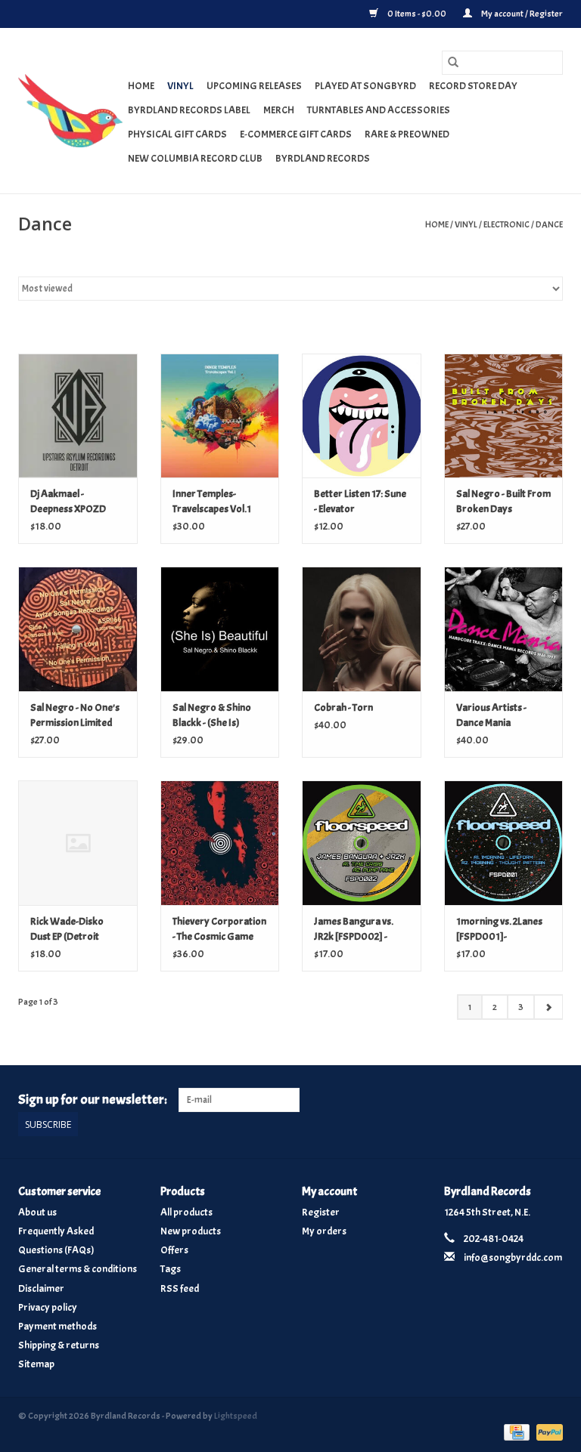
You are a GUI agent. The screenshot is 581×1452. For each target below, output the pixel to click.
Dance (549, 224)
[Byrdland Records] (70, 110)
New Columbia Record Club (195, 158)
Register (321, 1212)
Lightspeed (235, 1416)
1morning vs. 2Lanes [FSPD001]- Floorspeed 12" (499, 929)
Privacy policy (47, 1307)
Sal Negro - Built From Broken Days (503, 501)
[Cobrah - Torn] (361, 629)
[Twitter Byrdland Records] (525, 1100)
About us (37, 1212)
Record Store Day (473, 85)
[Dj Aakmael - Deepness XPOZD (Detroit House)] (78, 416)
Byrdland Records (322, 158)
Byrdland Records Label (189, 109)
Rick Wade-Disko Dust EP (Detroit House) (67, 929)
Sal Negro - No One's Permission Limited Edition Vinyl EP (75, 716)
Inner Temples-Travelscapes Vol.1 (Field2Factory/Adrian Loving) (219, 502)
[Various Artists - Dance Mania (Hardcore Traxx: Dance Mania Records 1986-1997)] (504, 629)
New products (190, 1231)
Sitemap (36, 1364)
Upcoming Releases (254, 85)
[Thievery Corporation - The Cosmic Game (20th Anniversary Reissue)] (220, 842)
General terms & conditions (77, 1268)
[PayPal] (547, 1430)
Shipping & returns (58, 1345)
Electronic (506, 224)
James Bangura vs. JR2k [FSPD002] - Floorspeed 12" (353, 929)
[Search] (453, 63)
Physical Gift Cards (177, 134)
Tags (170, 1268)
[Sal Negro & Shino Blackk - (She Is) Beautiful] (220, 629)
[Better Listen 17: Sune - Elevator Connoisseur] (361, 416)
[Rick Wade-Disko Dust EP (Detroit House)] (78, 842)
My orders (324, 1231)
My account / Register (521, 14)
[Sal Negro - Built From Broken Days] (504, 416)
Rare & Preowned (407, 134)
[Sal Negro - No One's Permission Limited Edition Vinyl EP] (78, 629)
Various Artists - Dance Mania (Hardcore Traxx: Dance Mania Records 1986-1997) (502, 716)
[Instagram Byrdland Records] (551, 1100)
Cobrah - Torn (343, 707)
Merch (278, 109)
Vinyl (180, 85)
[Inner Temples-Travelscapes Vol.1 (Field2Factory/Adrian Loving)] (220, 416)
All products (186, 1212)
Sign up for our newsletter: (92, 1100)
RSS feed (179, 1288)
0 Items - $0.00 (417, 14)
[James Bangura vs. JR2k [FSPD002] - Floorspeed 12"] (361, 842)
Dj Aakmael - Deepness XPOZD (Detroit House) (68, 502)
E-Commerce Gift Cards (296, 134)
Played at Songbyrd (365, 85)
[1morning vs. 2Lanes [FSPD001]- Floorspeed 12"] (504, 842)
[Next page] (548, 1007)
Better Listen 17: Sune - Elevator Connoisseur (360, 502)
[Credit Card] (515, 1430)
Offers (174, 1249)
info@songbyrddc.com (513, 1257)
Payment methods (57, 1326)
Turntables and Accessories (378, 109)
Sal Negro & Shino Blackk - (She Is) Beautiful (211, 716)
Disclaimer (41, 1288)
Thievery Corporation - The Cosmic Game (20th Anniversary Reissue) (219, 929)
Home (141, 85)
